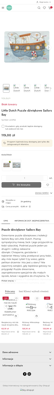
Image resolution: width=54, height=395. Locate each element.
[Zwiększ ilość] (46, 178)
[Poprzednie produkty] (6, 306)
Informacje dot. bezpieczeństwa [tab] (32, 221)
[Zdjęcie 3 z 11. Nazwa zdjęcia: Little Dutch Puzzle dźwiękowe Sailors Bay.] (27, 88)
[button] (48, 47)
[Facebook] (24, 374)
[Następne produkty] (47, 306)
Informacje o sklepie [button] (13, 365)
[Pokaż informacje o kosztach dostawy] (29, 206)
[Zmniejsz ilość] (3, 178)
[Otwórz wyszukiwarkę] (39, 7)
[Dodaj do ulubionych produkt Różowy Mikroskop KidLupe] (37, 298)
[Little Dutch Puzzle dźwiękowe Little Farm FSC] (6, 165)
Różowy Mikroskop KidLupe (30, 323)
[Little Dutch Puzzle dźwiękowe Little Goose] (16, 165)
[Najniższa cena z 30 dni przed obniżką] (18, 331)
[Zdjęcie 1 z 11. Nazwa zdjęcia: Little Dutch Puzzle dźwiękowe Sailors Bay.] (6, 88)
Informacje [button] (8, 358)
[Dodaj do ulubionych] (47, 185)
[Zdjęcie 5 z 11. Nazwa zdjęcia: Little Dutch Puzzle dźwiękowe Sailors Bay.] (47, 88)
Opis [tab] (6, 221)
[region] (12, 165)
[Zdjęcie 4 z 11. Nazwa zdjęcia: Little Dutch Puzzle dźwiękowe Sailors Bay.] (37, 88)
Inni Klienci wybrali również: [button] (34, 291)
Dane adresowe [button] (10, 352)
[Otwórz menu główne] (3, 7)
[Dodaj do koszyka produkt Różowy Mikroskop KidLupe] (36, 316)
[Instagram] (29, 374)
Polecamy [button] (10, 291)
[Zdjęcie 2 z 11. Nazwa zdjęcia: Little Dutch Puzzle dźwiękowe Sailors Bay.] (16, 88)
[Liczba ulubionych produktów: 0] (44, 7)
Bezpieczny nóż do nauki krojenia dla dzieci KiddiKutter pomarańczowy (10, 323)
